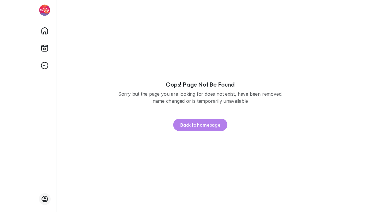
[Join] (44, 199)
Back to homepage (200, 125)
